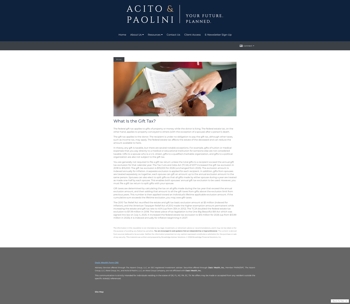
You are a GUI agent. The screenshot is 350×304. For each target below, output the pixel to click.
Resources (154, 34)
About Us (136, 34)
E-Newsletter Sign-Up (218, 34)
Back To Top (338, 301)
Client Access (192, 34)
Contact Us (173, 34)
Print (119, 59)
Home (122, 34)
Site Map (99, 292)
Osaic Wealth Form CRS (107, 262)
